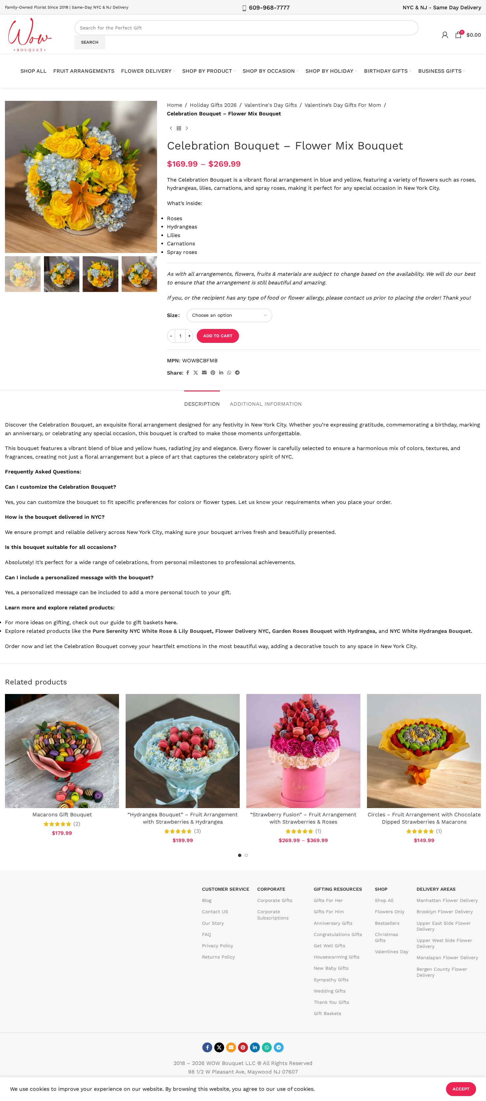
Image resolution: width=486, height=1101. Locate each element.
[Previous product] (171, 128)
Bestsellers (387, 923)
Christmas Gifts (386, 937)
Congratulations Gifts (338, 934)
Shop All (384, 900)
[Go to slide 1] (239, 855)
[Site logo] (30, 34)
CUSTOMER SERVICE (225, 889)
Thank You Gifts (331, 1002)
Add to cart (217, 335)
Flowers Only (389, 912)
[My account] (445, 34)
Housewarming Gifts (336, 956)
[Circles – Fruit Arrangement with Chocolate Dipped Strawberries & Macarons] (424, 751)
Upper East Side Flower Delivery (444, 926)
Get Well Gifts (329, 945)
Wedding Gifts (329, 991)
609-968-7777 (269, 7)
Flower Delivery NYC (242, 631)
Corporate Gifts (274, 900)
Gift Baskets (327, 1013)
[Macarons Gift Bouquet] (62, 751)
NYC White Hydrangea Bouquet (430, 631)
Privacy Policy (217, 945)
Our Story (213, 923)
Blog (206, 900)
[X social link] (195, 372)
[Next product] (187, 128)
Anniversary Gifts (333, 923)
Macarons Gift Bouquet (62, 814)
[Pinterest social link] (213, 372)
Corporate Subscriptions (273, 914)
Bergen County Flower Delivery (442, 972)
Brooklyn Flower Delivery (445, 912)
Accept (461, 1088)
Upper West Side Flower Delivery (444, 943)
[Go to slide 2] (246, 855)
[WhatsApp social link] (229, 372)
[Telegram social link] (237, 372)
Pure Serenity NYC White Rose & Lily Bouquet (152, 631)
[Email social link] (204, 372)
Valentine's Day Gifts (270, 105)
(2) (76, 824)
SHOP (381, 889)
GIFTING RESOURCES (338, 889)
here (170, 622)
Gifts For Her (328, 900)
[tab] (202, 400)
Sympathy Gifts (331, 979)
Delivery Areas (436, 889)
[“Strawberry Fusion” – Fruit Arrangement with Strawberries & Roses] (303, 751)
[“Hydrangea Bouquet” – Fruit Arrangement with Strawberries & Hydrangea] (183, 751)
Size (172, 315)
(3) (197, 831)
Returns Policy (218, 956)
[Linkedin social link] (221, 372)
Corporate (271, 889)
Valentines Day (391, 951)
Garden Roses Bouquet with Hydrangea (323, 631)
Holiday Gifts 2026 (213, 105)
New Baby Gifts (331, 968)
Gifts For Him (329, 912)
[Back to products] (179, 128)
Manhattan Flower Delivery (447, 900)
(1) (318, 831)
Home (174, 105)
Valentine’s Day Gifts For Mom (342, 105)
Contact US (215, 912)
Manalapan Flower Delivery (447, 957)
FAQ (206, 934)
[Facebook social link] (187, 372)
